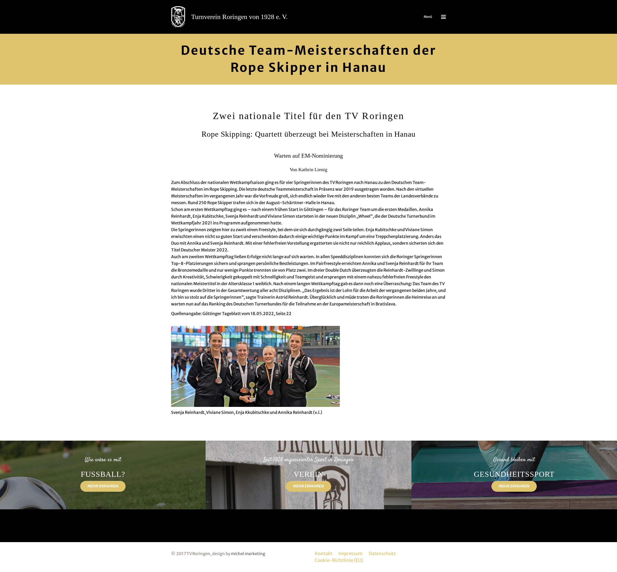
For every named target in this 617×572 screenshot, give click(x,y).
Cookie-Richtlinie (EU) (339, 560)
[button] (443, 16)
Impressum (350, 553)
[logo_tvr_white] (178, 17)
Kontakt (323, 553)
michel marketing (248, 553)
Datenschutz (382, 553)
